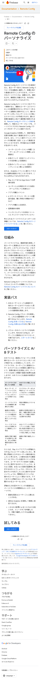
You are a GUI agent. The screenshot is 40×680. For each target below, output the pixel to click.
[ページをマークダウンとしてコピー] (13, 43)
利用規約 (4, 670)
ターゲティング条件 (20, 122)
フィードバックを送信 (14, 28)
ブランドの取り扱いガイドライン (12, 632)
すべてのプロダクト (8, 662)
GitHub (4, 588)
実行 (8, 19)
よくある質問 (6, 635)
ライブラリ (5, 584)
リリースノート (7, 629)
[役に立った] (25, 23)
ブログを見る (6, 597)
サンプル (4, 581)
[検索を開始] (24, 2)
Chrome (4, 652)
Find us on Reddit (7, 600)
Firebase (6, 17)
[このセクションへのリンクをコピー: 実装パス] (19, 298)
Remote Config (27, 9)
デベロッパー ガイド (8, 574)
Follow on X (5, 603)
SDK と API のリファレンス (10, 578)
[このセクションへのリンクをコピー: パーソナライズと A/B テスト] (19, 352)
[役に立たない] (28, 23)
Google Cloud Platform (9, 658)
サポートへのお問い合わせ (10, 619)
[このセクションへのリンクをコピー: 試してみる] (22, 523)
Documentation (9, 9)
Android (4, 649)
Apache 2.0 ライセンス (22, 554)
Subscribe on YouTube (9, 607)
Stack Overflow (7, 622)
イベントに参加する (8, 610)
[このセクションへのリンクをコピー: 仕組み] (16, 238)
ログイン (35, 2)
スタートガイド (12, 229)
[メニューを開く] (3, 2)
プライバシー (13, 670)
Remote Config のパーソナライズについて (20, 287)
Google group (6, 625)
